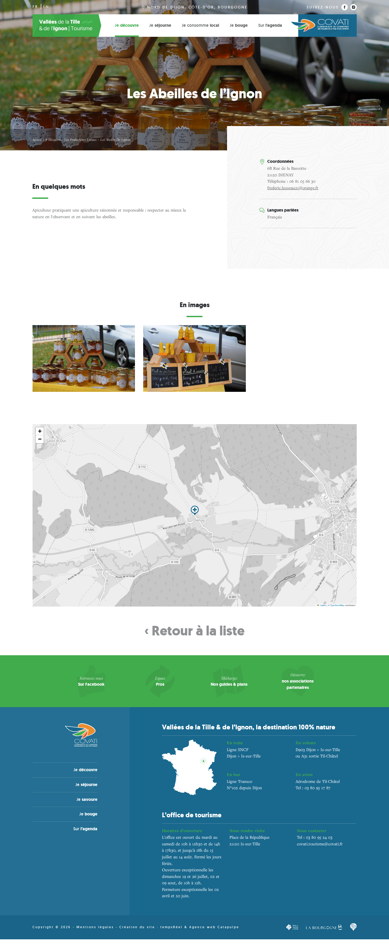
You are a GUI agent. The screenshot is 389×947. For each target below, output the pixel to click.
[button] (195, 510)
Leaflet (322, 605)
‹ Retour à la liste (194, 631)
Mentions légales (95, 927)
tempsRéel (172, 927)
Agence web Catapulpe (214, 927)
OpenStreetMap (337, 605)
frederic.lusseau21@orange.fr (292, 187)
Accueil (37, 139)
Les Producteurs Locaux (80, 139)
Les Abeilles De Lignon (115, 139)
